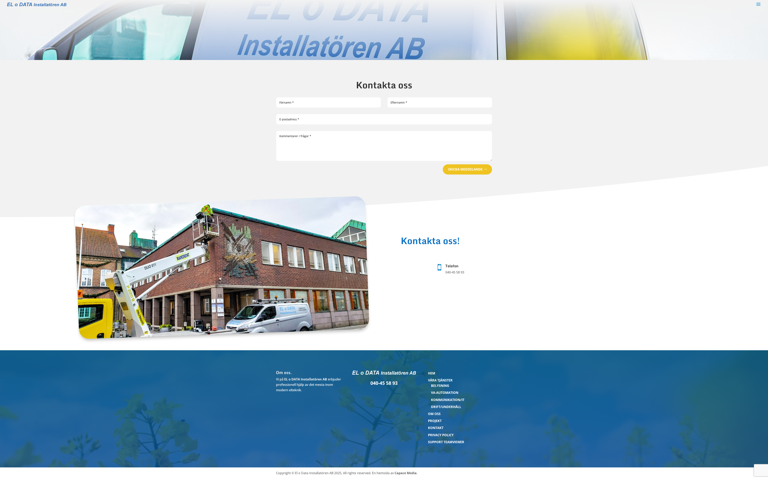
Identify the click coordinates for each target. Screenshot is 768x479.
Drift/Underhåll (446, 407)
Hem (431, 373)
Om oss (434, 414)
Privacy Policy (441, 435)
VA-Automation (444, 392)
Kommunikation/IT (447, 400)
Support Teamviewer (446, 442)
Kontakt (435, 428)
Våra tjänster (440, 380)
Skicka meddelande (465, 169)
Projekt (435, 421)
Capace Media (406, 473)
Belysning (440, 385)
